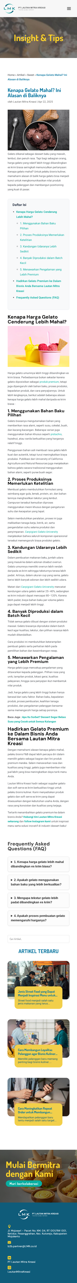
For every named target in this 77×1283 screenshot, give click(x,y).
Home (11, 75)
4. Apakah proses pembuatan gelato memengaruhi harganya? (38, 918)
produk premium (49, 382)
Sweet (30, 75)
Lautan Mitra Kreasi (24, 102)
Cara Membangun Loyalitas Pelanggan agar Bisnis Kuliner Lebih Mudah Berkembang (36, 1053)
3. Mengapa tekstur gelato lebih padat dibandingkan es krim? (34, 900)
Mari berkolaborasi (24, 1184)
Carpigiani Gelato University (41, 532)
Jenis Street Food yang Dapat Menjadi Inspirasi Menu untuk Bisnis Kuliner (36, 995)
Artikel (21, 75)
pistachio (56, 434)
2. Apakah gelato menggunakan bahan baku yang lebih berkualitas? (36, 882)
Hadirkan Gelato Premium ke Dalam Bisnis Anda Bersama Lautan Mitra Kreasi (38, 286)
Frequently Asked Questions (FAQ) (37, 298)
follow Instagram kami (37, 821)
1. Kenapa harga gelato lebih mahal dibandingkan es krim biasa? (37, 864)
